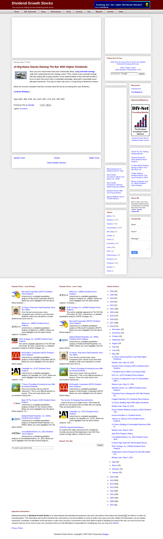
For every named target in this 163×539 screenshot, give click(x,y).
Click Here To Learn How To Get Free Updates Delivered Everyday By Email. (128, 63)
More (116, 523)
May (114, 354)
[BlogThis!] (43, 105)
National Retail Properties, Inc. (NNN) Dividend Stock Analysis (36, 417)
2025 (112, 295)
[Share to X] (45, 105)
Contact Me (135, 211)
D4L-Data (110, 232)
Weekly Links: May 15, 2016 (123, 406)
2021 (112, 309)
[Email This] (41, 105)
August (115, 343)
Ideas (43, 12)
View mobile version (56, 163)
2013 (112, 484)
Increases (24, 109)
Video (121, 12)
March (115, 465)
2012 (112, 487)
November (116, 333)
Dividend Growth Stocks (32, 3)
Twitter (127, 68)
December (116, 329)
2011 (112, 491)
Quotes (109, 267)
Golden (109, 236)
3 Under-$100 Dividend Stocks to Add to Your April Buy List (140, 167)
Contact (79, 12)
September (116, 340)
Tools (68, 12)
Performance (56, 12)
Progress (110, 263)
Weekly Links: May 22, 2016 (123, 384)
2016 (112, 326)
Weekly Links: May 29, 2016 (123, 362)
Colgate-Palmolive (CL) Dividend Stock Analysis (130, 399)
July (114, 347)
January (115, 472)
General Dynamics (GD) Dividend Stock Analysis (139, 159)
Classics (110, 224)
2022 (112, 305)
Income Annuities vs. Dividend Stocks (126, 415)
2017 (112, 323)
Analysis (110, 220)
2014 (112, 480)
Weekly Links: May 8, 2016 (122, 430)
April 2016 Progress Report (122, 434)
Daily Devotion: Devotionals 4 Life (128, 70)
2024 (112, 298)
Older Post (94, 158)
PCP (108, 251)
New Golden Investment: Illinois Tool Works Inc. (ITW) (115, 177)
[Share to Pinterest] (50, 105)
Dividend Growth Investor (140, 140)
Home (16, 12)
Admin (109, 216)
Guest (109, 239)
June (114, 350)
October (115, 336)
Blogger (106, 534)
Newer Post (19, 158)
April (114, 462)
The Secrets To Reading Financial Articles (77, 400)
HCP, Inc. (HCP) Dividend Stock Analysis (128, 375)
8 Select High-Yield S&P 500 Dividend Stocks (129, 443)
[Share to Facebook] (48, 105)
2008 (112, 501)
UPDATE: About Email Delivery (71, 427)
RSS (122, 68)
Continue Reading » (22, 92)
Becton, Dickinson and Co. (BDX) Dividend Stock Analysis (139, 183)
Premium (110, 259)
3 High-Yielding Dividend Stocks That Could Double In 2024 (139, 175)
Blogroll (99, 12)
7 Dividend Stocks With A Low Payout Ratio (128, 372)
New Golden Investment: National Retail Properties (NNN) (116, 185)
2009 (112, 498)
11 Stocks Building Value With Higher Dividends (130, 403)
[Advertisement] (57, 20)
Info (89, 12)
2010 (112, 494)
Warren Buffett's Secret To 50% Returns (115, 198)
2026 (112, 291)
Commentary (112, 228)
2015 (112, 477)
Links (109, 247)
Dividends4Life (136, 89)
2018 (112, 319)
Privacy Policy (17, 528)
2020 (112, 312)
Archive (110, 12)
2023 (112, 302)
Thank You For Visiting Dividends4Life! (139, 153)
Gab (133, 68)
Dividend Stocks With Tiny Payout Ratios (115, 192)
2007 (112, 505)
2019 (112, 316)
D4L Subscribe (30, 12)
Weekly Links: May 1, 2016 (122, 457)
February (116, 469)
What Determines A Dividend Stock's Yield (115, 170)
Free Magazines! (136, 92)
